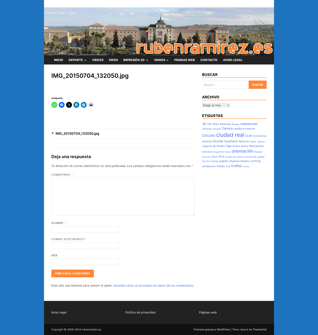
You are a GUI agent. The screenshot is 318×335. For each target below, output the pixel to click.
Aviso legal (58, 312)
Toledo (221, 166)
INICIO (58, 60)
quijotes (224, 161)
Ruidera (245, 161)
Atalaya (235, 124)
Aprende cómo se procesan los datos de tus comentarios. (153, 285)
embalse (207, 141)
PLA (221, 156)
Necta (228, 152)
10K (209, 124)
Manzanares (256, 145)
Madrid (244, 146)
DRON (113, 60)
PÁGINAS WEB (184, 60)
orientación (242, 151)
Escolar (218, 141)
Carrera (227, 128)
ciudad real (230, 135)
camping (206, 128)
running (255, 161)
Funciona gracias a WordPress (212, 329)
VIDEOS (97, 60)
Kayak (253, 141)
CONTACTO (209, 60)
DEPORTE (79, 61)
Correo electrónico (69, 239)
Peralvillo (206, 157)
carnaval (216, 129)
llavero (236, 145)
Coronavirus (259, 135)
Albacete (225, 123)
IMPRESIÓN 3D (137, 61)
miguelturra (219, 152)
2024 (215, 123)
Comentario (62, 174)
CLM (248, 135)
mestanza (207, 151)
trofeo (236, 165)
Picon (215, 156)
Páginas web (208, 312)
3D (204, 124)
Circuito (208, 135)
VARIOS (163, 61)
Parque (258, 151)
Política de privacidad (140, 312)
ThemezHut (260, 329)
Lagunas (261, 141)
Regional (234, 161)
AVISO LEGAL (233, 60)
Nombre (58, 222)
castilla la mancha (244, 128)
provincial (251, 156)
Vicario (246, 166)
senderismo (209, 166)
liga (229, 146)
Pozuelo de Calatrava (235, 157)
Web (54, 255)
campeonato (249, 124)
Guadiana (230, 141)
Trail (228, 166)
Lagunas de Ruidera (214, 145)
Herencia (243, 141)
